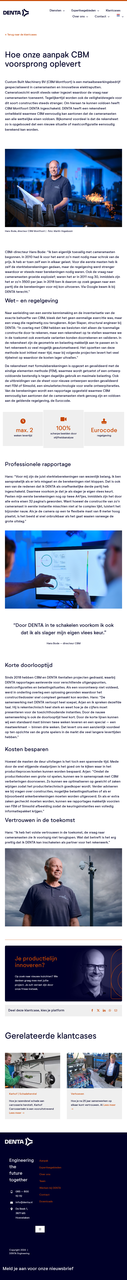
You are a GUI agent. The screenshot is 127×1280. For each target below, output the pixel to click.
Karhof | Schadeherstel (23, 1094)
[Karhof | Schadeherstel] (32, 1070)
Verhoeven (77, 1094)
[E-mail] (116, 1010)
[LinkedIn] (104, 1010)
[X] (98, 1010)
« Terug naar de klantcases (21, 34)
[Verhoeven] (94, 1070)
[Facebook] (92, 1010)
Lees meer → (16, 1113)
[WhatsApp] (110, 1010)
